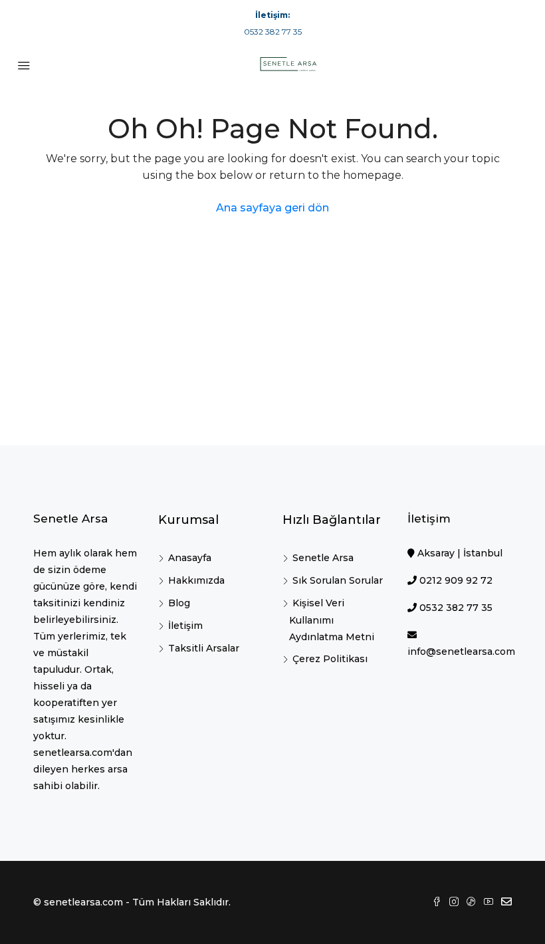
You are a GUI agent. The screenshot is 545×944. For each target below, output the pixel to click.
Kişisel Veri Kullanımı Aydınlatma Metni (331, 620)
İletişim (185, 626)
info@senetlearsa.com (461, 651)
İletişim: (272, 15)
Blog (179, 603)
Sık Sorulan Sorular (337, 580)
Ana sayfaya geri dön (272, 207)
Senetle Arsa (323, 558)
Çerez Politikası (330, 659)
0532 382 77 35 (273, 32)
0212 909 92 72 (455, 580)
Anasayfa (189, 558)
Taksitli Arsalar (203, 648)
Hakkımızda (196, 580)
